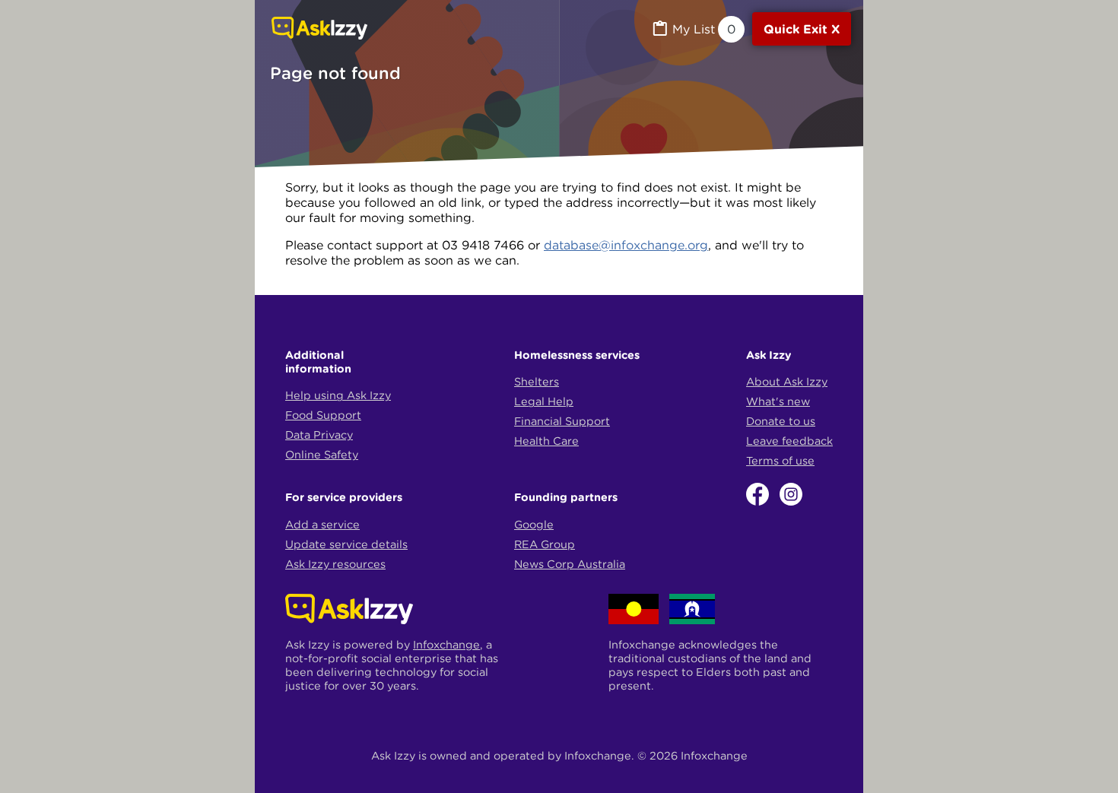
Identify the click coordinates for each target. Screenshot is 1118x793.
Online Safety (321, 455)
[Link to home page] (319, 29)
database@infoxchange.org (626, 244)
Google (534, 524)
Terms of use (780, 461)
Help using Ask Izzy (338, 395)
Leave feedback (789, 441)
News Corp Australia (569, 564)
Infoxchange (446, 645)
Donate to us (780, 421)
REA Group (544, 544)
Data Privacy (319, 435)
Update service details (346, 544)
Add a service (322, 524)
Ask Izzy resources (335, 564)
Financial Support (562, 421)
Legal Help (543, 401)
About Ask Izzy (786, 382)
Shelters (536, 382)
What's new (778, 401)
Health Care (546, 441)
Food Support (323, 415)
